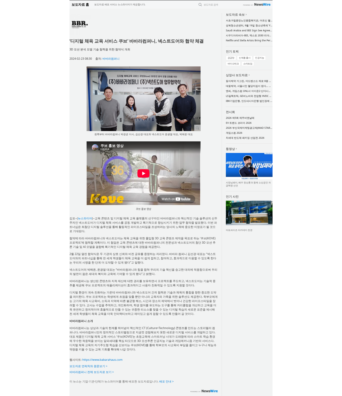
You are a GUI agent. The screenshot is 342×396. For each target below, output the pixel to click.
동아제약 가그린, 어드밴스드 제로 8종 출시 (250, 81)
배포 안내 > (166, 381)
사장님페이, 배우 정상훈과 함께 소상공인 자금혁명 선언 (248, 184)
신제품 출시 (244, 57)
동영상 (230, 149)
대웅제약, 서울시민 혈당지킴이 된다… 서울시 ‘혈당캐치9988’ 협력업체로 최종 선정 (272, 86)
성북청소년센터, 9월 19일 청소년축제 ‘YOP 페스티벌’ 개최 (258, 25)
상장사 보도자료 (237, 75)
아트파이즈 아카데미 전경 (239, 230)
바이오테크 (233, 63)
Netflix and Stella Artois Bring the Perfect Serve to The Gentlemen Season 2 (271, 40)
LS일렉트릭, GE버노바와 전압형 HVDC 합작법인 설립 (255, 96)
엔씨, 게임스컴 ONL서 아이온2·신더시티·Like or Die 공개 (258, 91)
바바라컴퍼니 (111, 59)
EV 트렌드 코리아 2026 (239, 122)
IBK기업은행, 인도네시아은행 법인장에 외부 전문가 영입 (257, 101)
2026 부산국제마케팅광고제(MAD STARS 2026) (252, 127)
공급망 (231, 57)
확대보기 (197, 128)
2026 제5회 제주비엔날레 (240, 117)
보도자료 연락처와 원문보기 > (88, 366)
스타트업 (247, 63)
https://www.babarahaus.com (102, 360)
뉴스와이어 (85, 218)
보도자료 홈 (80, 4)
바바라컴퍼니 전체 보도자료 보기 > (91, 372)
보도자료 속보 (235, 14)
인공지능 (259, 57)
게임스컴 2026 (234, 132)
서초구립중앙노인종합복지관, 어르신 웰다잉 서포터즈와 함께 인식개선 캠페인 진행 (272, 20)
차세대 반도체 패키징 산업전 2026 (245, 137)
